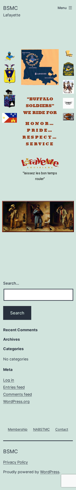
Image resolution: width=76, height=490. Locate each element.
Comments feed (17, 394)
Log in (8, 380)
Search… (11, 283)
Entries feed (14, 387)
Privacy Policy (15, 462)
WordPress (49, 472)
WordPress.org (16, 401)
